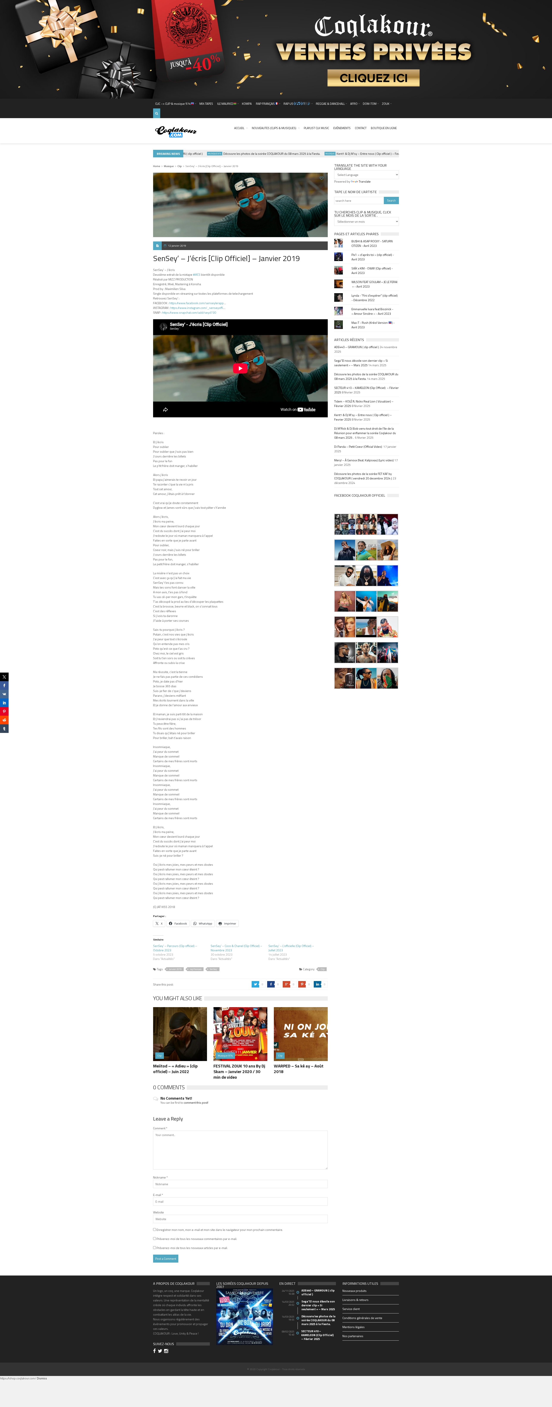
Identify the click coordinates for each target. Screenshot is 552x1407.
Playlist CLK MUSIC (316, 128)
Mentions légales (353, 1327)
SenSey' (213, 969)
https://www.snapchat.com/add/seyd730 (189, 312)
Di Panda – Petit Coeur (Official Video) (358, 446)
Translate (365, 181)
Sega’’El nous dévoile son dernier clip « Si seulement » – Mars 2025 (361, 362)
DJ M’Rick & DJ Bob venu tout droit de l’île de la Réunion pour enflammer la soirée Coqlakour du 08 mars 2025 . (365, 433)
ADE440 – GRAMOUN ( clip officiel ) (356, 347)
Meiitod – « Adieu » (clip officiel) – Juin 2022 (175, 1069)
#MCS (196, 274)
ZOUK (385, 103)
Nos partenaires (352, 1336)
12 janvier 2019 (177, 246)
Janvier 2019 (175, 969)
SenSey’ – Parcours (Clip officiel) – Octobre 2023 (175, 948)
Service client (351, 1309)
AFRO (354, 103)
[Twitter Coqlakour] (160, 1351)
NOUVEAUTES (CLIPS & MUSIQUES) (274, 128)
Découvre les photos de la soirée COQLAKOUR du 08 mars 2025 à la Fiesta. (248, 153)
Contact (361, 128)
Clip (179, 166)
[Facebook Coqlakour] (155, 1351)
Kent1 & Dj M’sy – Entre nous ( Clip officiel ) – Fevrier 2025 (350, 153)
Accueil (239, 128)
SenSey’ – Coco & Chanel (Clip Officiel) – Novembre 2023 (236, 948)
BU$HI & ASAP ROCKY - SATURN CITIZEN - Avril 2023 (372, 243)
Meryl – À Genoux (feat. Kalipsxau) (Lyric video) (364, 460)
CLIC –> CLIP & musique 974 (173, 103)
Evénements (342, 128)
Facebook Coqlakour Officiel (359, 495)
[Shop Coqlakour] (276, 49)
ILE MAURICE (225, 103)
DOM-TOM (369, 103)
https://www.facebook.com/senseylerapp (196, 303)
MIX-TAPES (206, 103)
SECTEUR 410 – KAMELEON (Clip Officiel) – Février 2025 (317, 1335)
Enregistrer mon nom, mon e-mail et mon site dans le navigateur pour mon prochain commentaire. (220, 1229)
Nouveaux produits (354, 1290)
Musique (306, 153)
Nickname (160, 1177)
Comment (160, 1128)
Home (156, 166)
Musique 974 (191, 153)
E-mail (158, 1195)
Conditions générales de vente (362, 1318)
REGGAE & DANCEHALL (330, 103)
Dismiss (42, 1378)
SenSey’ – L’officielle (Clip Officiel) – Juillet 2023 (291, 948)
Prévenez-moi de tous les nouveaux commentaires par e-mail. (197, 1238)
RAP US (288, 103)
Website (158, 1212)
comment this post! (196, 1102)
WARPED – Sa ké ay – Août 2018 (298, 1069)
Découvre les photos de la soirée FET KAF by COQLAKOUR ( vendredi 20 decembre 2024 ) (363, 475)
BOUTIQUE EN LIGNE (384, 128)
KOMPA (247, 103)
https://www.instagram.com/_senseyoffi (196, 307)
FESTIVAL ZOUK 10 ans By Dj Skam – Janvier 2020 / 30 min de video (239, 1071)
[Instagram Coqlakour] (166, 1351)
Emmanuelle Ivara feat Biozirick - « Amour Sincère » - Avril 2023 (372, 311)
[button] (345, 524)
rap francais (195, 969)
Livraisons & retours (355, 1299)
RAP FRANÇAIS (265, 103)
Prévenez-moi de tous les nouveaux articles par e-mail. (192, 1248)
